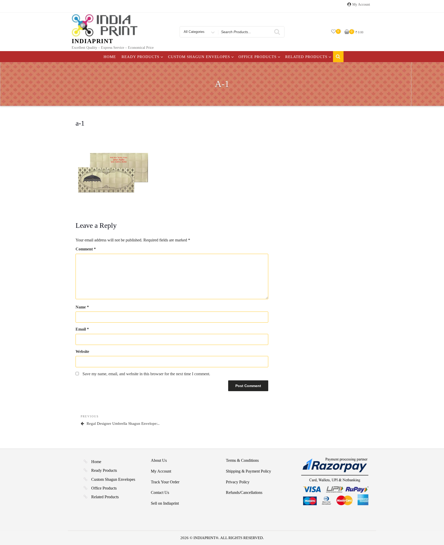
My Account (361, 4)
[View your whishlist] (333, 32)
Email (82, 329)
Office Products (257, 57)
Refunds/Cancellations (244, 492)
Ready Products (140, 57)
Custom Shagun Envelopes (199, 57)
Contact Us (160, 492)
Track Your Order (165, 482)
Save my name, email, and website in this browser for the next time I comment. (146, 374)
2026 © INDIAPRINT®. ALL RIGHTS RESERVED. (222, 538)
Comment (86, 249)
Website (82, 351)
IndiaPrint (92, 41)
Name (82, 307)
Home (110, 57)
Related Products (306, 57)
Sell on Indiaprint (165, 503)
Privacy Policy (237, 482)
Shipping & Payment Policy (248, 471)
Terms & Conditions (242, 460)
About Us (159, 460)
